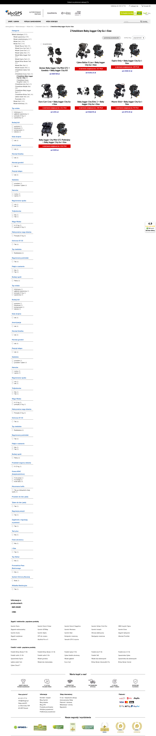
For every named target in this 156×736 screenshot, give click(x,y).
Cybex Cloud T (15, 665)
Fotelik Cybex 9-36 (71, 652)
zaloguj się (134, 6)
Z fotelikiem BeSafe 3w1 (23, 87)
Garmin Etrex (122, 629)
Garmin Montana (70, 629)
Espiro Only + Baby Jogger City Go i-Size (127, 62)
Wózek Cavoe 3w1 (22, 50)
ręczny (17, 196)
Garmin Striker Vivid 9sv (99, 626)
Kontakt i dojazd (45, 698)
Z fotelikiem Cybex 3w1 (22, 71)
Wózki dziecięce (52, 21)
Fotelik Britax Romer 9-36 (19, 652)
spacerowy (18, 117)
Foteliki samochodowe (32, 21)
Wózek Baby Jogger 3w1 (23, 56)
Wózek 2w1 (19, 41)
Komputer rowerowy (71, 636)
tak (16, 140)
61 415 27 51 (121, 6)
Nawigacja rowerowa (98, 636)
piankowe (18, 128)
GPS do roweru (42, 636)
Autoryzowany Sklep (66, 700)
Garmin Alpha (42, 633)
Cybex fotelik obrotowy (72, 655)
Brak (16, 580)
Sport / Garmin (13, 21)
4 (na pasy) (18, 478)
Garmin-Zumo (15, 633)
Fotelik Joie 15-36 (124, 652)
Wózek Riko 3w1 (21, 65)
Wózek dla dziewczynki (98, 659)
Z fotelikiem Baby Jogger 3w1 (23, 91)
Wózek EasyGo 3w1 (22, 67)
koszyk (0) (147, 6)
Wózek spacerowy (21, 37)
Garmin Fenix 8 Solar (44, 626)
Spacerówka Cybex (124, 655)
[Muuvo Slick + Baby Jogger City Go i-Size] (127, 91)
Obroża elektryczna (97, 633)
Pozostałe (20, 99)
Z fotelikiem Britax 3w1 (24, 94)
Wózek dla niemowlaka (45, 662)
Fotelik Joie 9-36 (96, 652)
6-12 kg (17, 225)
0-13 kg (17, 466)
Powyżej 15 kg (20, 236)
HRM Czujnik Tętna (124, 626)
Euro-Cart (68, 662)
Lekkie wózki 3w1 (22, 97)
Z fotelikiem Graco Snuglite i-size (23, 81)
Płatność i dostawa (66, 702)
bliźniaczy (18, 112)
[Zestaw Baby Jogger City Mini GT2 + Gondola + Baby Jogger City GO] (55, 55)
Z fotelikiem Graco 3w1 (24, 74)
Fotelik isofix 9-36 (44, 655)
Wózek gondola (43, 659)
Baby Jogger (16, 607)
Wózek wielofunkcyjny (22, 39)
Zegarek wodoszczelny (18, 629)
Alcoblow (14, 639)
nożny (17, 194)
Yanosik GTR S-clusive (72, 639)
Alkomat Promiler (124, 636)
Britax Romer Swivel (124, 662)
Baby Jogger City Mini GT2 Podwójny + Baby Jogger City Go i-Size (54, 141)
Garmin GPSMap (43, 629)
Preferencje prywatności (47, 712)
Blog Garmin (44, 700)
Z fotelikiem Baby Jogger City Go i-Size (25, 77)
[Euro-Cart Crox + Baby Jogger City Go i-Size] (54, 91)
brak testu (18, 481)
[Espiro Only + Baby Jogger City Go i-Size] (127, 50)
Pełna (17, 280)
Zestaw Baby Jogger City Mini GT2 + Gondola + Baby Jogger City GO (54, 69)
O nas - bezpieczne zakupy (68, 698)
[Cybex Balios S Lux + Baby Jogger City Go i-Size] (91, 51)
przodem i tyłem (20, 185)
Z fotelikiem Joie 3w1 (23, 84)
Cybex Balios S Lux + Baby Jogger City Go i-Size (91, 63)
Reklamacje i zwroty (66, 705)
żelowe (17, 132)
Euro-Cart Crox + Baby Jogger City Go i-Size (54, 103)
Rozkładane (19, 253)
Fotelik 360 (95, 655)
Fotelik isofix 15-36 (17, 655)
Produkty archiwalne (46, 707)
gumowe (18, 126)
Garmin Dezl (68, 633)
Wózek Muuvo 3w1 (22, 46)
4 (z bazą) (18, 479)
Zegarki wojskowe (16, 636)
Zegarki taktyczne (124, 633)
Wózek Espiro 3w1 (22, 59)
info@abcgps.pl (23, 701)
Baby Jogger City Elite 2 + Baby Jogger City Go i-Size (90, 103)
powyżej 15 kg (20, 116)
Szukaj (144, 21)
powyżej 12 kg (20, 227)
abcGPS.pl (14, 13)
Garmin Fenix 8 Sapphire (73, 626)
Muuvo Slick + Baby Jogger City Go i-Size (127, 103)
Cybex (14, 612)
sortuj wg (127, 37)
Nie (16, 215)
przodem (18, 183)
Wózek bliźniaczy (20, 103)
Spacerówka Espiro (17, 659)
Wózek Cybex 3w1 (22, 53)
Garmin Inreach (96, 629)
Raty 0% (135, 13)
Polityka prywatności (46, 709)
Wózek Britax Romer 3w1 (23, 62)
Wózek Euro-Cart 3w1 (23, 48)
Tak (16, 217)
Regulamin (63, 707)
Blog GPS (43, 705)
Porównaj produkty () (111, 38)
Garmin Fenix (15, 626)
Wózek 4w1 (19, 101)
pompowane (19, 130)
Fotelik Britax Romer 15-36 (46, 652)
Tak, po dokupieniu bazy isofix (21, 491)
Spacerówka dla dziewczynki (127, 659)
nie (16, 204)
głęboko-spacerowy (21, 114)
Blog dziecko (44, 702)
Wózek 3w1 (19, 44)
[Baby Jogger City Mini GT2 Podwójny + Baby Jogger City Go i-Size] (54, 129)
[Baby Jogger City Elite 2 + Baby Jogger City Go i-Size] (91, 91)
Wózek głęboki (69, 659)
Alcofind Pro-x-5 (43, 639)
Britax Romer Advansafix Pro (100, 662)
